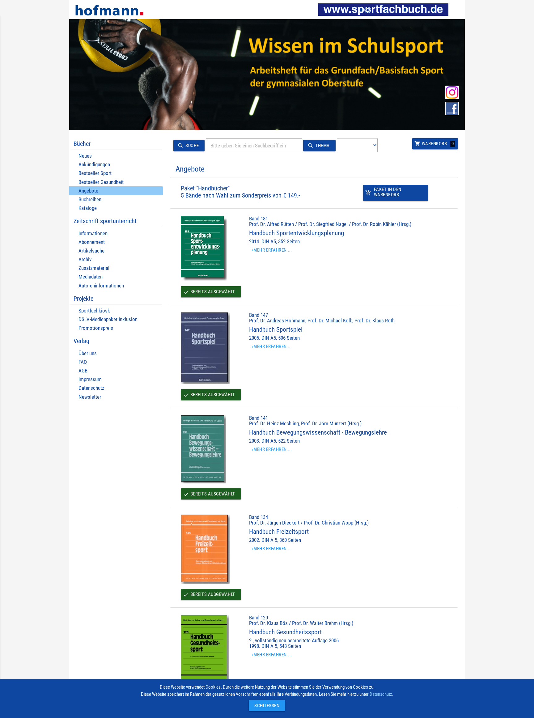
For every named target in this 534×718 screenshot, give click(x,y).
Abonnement (91, 242)
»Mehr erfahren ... (272, 250)
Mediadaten (90, 277)
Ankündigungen (94, 165)
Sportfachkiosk (94, 311)
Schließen (265, 705)
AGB (82, 371)
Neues (85, 156)
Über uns (87, 353)
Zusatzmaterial (93, 268)
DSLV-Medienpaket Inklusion (108, 319)
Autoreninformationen (101, 286)
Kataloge (87, 208)
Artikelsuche (91, 251)
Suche (188, 145)
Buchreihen (89, 199)
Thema (318, 145)
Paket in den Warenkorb (383, 192)
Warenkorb (434, 144)
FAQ (82, 362)
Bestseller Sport (95, 173)
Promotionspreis (95, 328)
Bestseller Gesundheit (101, 182)
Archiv (84, 259)
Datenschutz (91, 388)
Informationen (93, 233)
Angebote (88, 191)
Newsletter (89, 397)
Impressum (90, 379)
